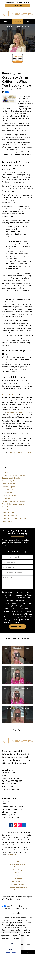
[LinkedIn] (24, 825)
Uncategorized (7, 521)
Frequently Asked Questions (17, 887)
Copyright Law (7, 489)
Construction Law (8, 484)
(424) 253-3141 (11, 786)
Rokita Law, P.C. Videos (17, 638)
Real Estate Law (8, 507)
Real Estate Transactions (11, 510)
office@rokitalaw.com (10, 789)
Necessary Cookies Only (10, 948)
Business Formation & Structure (14, 475)
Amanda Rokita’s (8, 395)
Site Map (17, 873)
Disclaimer (17, 867)
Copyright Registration (10, 492)
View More (17, 730)
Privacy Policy (20, 619)
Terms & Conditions (12, 622)
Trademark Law (8, 513)
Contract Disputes (9, 487)
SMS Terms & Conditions (17, 884)
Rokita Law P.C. (26, 944)
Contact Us (17, 21)
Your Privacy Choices (17, 881)
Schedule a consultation (16, 412)
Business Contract (8, 472)
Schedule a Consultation (18, 864)
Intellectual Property (9, 495)
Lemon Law (6, 498)
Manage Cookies (21, 908)
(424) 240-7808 (14, 784)
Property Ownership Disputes (13, 504)
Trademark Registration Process (14, 518)
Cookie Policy (17, 878)
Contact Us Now (17, 627)
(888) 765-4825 (8, 543)
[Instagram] (20, 825)
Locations (17, 890)
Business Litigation (9, 481)
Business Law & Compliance (20, 452)
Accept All (11, 944)
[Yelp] (15, 825)
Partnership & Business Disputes (14, 501)
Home (6, 21)
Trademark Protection (10, 515)
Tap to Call (17, 5)
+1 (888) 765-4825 (17, 809)
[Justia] (11, 825)
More (29, 21)
